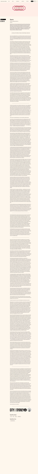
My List (34, 1)
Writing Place (19, 416)
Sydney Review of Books (4, 1)
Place (13, 416)
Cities (11, 416)
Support (32, 1)
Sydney (16, 416)
